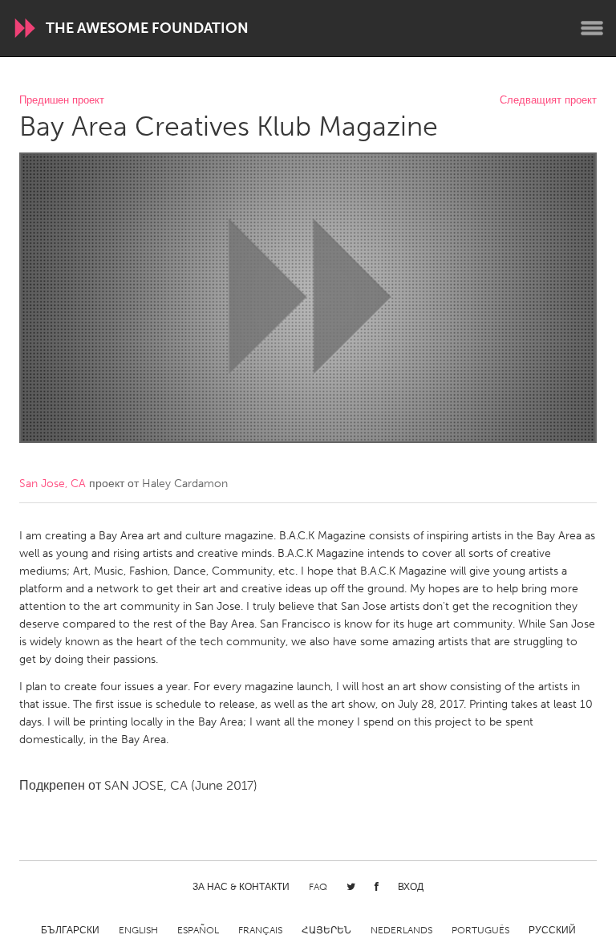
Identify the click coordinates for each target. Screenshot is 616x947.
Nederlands (401, 930)
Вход (411, 886)
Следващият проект (548, 101)
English (138, 930)
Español (198, 930)
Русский (552, 930)
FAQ (318, 886)
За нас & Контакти (241, 886)
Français (260, 930)
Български (70, 930)
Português (480, 930)
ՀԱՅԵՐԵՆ (326, 930)
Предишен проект (61, 101)
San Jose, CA (52, 483)
